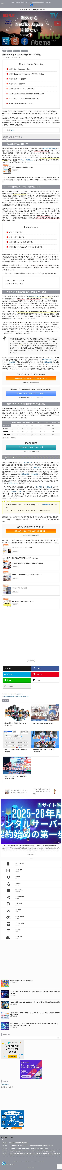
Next (59, 827)
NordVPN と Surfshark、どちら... (43, 723)
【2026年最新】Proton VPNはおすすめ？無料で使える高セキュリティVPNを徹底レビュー (31, 1145)
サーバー (8, 694)
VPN (5, 694)
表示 (12, 130)
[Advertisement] (31, 622)
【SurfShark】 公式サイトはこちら (30, 447)
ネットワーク (20, 694)
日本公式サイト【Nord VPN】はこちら (30, 393)
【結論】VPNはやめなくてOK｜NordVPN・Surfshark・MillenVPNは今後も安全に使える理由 (32, 1151)
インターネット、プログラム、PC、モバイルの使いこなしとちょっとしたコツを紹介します (25, 1162)
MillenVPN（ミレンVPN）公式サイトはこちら (29, 378)
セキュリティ (13, 694)
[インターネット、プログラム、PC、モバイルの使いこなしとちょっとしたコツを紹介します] (31, 6)
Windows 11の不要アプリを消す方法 (31, 845)
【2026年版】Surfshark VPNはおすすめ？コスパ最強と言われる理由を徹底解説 (35, 1002)
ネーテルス (10, 1164)
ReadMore (31, 854)
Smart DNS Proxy (49, 148)
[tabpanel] (31, 828)
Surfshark (23, 696)
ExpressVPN (7, 696)
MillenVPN (47, 360)
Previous (2, 827)
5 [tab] (33, 858)
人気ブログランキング (7, 1137)
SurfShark (48, 487)
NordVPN (11, 362)
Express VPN (16, 491)
